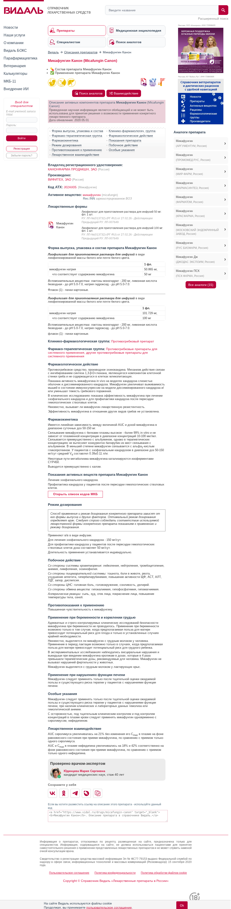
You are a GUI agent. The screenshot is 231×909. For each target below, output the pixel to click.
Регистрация (22, 148)
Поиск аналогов (90, 93)
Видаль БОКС (15, 50)
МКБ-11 (10, 81)
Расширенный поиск (213, 18)
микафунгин (92, 195)
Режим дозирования (67, 145)
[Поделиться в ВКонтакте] (52, 793)
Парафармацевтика (20, 58)
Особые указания (122, 150)
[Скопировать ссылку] (97, 793)
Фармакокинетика (65, 140)
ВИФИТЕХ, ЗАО (60, 179)
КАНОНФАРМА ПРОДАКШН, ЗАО (72, 169)
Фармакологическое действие (131, 135)
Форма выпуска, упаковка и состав (77, 131)
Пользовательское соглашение (69, 872)
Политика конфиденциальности (115, 872)
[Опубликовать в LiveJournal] (86, 793)
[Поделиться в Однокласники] (63, 793)
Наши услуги (14, 35)
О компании (14, 43)
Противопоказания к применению (77, 150)
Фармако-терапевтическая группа (77, 135)
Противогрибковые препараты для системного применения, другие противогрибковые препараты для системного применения (102, 352)
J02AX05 (71, 187)
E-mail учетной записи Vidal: (21, 113)
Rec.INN (89, 198)
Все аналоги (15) (200, 285)
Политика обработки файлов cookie (164, 872)
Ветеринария (15, 66)
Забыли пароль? (21, 155)
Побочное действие (123, 145)
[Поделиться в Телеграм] (75, 793)
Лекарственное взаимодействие (75, 154)
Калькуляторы (15, 73)
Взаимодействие (126, 93)
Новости (11, 27)
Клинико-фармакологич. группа (132, 131)
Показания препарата (125, 140)
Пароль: (11, 125)
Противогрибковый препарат (132, 341)
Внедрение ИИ (16, 89)
